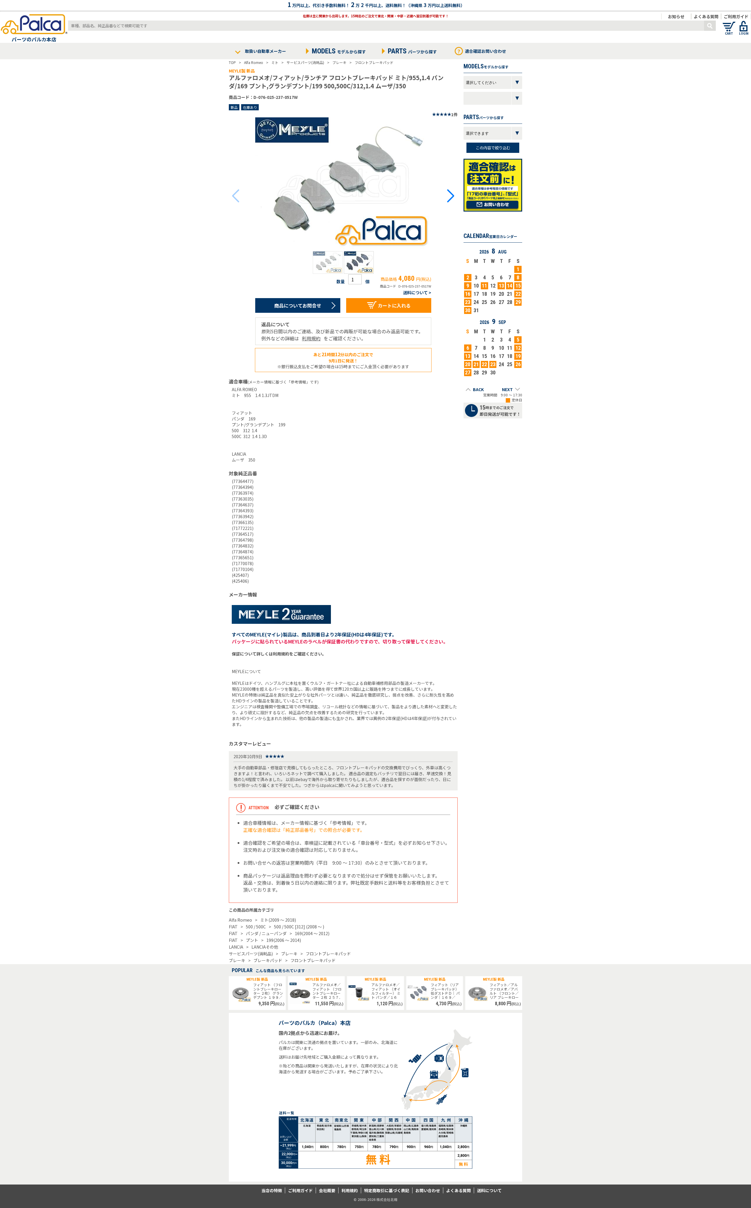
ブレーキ (289, 954)
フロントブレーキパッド (328, 954)
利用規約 (311, 338)
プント (252, 940)
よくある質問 (706, 16)
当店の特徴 (271, 1190)
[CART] (729, 23)
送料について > (417, 292)
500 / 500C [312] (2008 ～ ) (299, 927)
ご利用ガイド (736, 16)
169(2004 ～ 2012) (312, 933)
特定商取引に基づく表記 (386, 1190)
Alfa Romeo (240, 920)
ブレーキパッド (267, 960)
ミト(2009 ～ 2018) (278, 920)
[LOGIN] (743, 23)
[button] (327, 262)
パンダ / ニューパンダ (266, 933)
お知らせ (676, 16)
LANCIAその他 (264, 947)
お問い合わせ (427, 1190)
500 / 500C (256, 927)
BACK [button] (478, 389)
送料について (489, 1190)
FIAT (233, 927)
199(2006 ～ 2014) (283, 940)
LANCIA (236, 947)
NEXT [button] (507, 389)
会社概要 (327, 1190)
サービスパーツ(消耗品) (251, 954)
